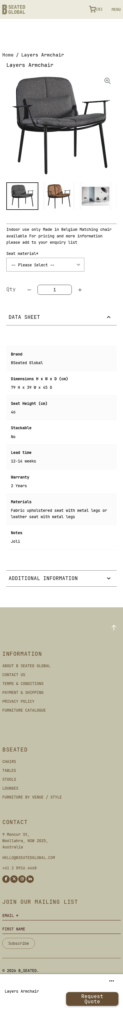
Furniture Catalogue (24, 710)
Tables (9, 770)
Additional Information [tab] (43, 578)
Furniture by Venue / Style (32, 797)
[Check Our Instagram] (22, 879)
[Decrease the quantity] (29, 290)
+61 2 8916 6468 (19, 868)
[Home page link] (13, 9)
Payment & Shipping (22, 692)
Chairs (9, 761)
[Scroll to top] (114, 628)
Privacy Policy (18, 701)
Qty (11, 289)
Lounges (10, 788)
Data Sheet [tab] (24, 317)
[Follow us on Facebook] (6, 879)
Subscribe (18, 943)
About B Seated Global (26, 665)
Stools (9, 779)
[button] (22, 196)
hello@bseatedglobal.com (28, 857)
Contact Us (13, 674)
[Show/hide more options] (111, 981)
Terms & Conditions (22, 683)
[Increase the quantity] (80, 290)
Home (8, 55)
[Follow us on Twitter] (14, 879)
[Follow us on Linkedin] (30, 879)
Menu (116, 9)
